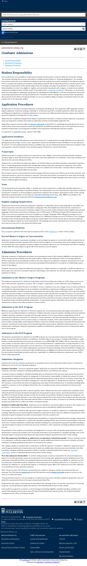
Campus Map (35, 547)
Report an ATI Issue (66, 547)
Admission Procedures (13, 65)
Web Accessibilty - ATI (68, 543)
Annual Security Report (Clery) (13, 547)
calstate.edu (25, 472)
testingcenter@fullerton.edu (45, 197)
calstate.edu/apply (37, 124)
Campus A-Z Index (37, 543)
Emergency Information (10, 539)
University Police (7, 543)
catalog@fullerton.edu (63, 519)
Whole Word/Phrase (11, 32)
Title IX (62, 539)
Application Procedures (13, 63)
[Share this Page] (78, 49)
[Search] (84, 29)
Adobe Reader (64, 552)
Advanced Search (7, 37)
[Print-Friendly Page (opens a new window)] (81, 49)
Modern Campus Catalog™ (48, 562)
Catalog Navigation (10, 42)
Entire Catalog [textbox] (7, 24)
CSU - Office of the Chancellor (42, 552)
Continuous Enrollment (56, 90)
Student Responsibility (13, 60)
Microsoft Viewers (66, 556)
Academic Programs (34, 517)
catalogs (25, 560)
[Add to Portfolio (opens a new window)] (75, 49)
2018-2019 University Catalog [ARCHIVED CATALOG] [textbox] (20, 15)
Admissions (53, 232)
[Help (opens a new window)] (84, 49)
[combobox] (43, 15)
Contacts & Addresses (39, 539)
